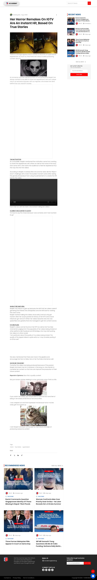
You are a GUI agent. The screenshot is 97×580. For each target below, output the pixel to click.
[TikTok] (52, 570)
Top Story (10, 496)
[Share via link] (22, 455)
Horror (12, 447)
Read (11, 450)
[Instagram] (46, 570)
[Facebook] (43, 570)
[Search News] (89, 3)
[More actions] (56, 15)
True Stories (18, 447)
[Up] (93, 571)
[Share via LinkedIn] (18, 455)
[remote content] (34, 121)
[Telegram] (49, 570)
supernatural (25, 447)
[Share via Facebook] (10, 455)
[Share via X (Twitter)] (14, 455)
